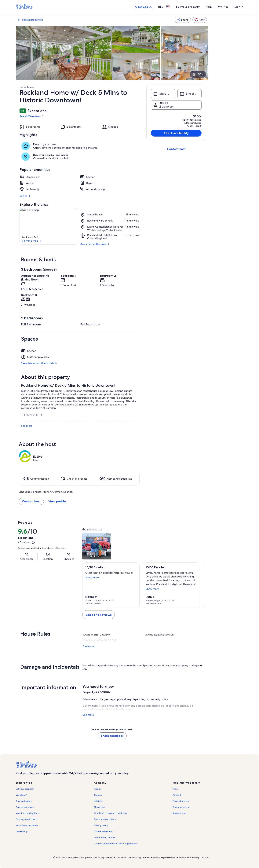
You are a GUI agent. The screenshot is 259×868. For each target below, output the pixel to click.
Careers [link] (98, 795)
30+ (200, 74)
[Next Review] (202, 585)
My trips (223, 7)
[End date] (189, 93)
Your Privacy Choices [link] (104, 837)
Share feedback (112, 736)
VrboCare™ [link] (21, 795)
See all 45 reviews (30, 116)
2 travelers (166, 106)
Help (209, 7)
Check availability (176, 133)
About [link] (97, 788)
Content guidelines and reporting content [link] (115, 843)
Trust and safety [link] (24, 801)
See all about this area (93, 244)
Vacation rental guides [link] (27, 813)
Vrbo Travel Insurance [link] (27, 825)
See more (26, 425)
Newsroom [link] (99, 807)
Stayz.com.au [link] (179, 813)
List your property (188, 7)
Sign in (239, 7)
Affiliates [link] (98, 801)
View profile (57, 501)
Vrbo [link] (175, 788)
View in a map (30, 240)
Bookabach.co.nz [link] (181, 807)
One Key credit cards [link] (26, 819)
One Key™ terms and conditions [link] (110, 813)
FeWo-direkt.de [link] (181, 801)
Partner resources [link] (25, 807)
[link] (199, 20)
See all (23, 196)
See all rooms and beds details (39, 363)
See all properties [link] (32, 19)
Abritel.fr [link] (177, 795)
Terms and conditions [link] (105, 819)
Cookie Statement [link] (103, 831)
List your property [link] (25, 788)
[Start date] (163, 93)
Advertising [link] (21, 831)
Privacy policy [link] (101, 825)
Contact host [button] (31, 501)
